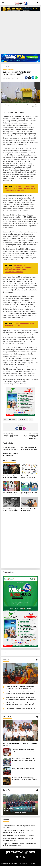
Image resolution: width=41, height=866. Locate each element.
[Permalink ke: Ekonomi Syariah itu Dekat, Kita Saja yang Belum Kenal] (29, 469)
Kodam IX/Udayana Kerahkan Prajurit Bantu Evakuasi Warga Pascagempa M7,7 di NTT (11, 448)
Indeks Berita (24, 863)
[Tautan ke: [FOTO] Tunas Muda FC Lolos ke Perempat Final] (20, 804)
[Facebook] (16, 428)
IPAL (5, 420)
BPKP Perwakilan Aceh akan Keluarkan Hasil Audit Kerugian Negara (30, 436)
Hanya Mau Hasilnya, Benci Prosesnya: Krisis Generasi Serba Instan (10, 476)
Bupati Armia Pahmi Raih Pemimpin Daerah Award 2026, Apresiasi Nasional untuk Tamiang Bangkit (24, 778)
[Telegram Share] (32, 77)
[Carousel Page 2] (18, 812)
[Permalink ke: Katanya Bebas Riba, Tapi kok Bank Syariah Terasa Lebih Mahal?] (29, 486)
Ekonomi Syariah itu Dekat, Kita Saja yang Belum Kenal (28, 476)
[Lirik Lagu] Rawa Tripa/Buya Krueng (14, 835)
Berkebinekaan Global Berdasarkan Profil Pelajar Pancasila (18, 839)
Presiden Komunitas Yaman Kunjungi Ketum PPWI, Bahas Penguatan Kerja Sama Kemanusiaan (21, 692)
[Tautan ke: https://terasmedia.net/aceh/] (37, 717)
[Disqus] (20, 542)
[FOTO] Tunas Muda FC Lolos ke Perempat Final (19, 809)
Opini (4, 78)
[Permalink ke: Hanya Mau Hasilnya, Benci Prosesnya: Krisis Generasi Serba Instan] (11, 469)
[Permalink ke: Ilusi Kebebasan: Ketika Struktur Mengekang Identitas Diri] (11, 486)
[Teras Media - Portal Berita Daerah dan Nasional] (20, 3)
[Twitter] (20, 428)
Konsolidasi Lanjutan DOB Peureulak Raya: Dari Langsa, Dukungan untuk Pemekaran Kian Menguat (23, 759)
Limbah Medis (22, 420)
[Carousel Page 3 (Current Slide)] (20, 812)
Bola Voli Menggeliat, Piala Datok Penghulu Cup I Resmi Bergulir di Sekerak (23, 769)
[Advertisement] (20, 33)
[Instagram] (24, 428)
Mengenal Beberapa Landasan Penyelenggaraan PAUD (20, 826)
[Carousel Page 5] (25, 812)
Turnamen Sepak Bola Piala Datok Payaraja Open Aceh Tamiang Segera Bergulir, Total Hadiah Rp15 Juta (24, 750)
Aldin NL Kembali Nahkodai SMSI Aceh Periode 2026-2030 (20, 744)
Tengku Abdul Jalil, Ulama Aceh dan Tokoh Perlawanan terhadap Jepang (20, 844)
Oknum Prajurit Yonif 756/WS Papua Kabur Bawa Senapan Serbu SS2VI (18, 831)
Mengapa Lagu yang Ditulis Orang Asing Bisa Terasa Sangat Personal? (11, 509)
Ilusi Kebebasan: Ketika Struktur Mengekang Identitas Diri (10, 493)
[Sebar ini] (26, 77)
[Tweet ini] (29, 77)
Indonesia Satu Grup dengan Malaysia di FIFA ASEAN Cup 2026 (20, 709)
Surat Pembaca (8, 69)
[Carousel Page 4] (23, 812)
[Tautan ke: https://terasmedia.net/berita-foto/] (37, 790)
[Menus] (2, 2)
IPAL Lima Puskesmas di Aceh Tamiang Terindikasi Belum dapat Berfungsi (29, 448)
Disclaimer (33, 863)
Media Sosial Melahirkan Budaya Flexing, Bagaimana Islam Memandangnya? (29, 509)
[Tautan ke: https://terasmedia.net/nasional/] (37, 660)
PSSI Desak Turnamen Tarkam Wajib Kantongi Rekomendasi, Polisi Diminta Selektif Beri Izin (20, 703)
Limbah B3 (12, 420)
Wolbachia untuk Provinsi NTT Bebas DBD (10, 435)
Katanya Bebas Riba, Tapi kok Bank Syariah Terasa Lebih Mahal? (29, 493)
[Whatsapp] (36, 77)
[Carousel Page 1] (16, 812)
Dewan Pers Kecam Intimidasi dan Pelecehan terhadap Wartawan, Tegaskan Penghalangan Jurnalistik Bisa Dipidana (20, 698)
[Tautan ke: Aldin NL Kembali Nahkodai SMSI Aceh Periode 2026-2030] (20, 730)
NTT (31, 420)
